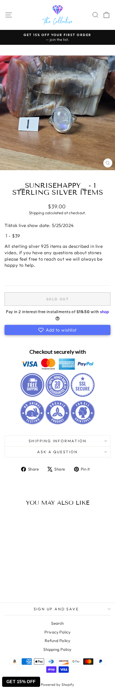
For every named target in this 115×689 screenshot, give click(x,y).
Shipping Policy (57, 649)
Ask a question (57, 451)
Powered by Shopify (57, 684)
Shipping (36, 212)
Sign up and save (56, 609)
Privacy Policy (57, 632)
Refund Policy (58, 640)
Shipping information (58, 441)
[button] (57, 330)
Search (57, 623)
